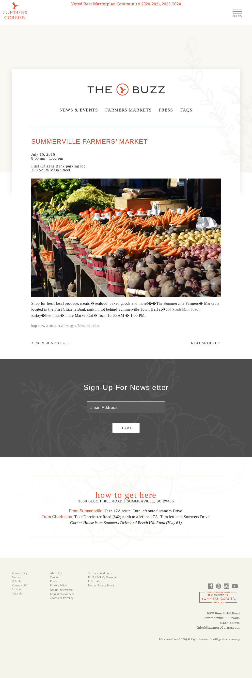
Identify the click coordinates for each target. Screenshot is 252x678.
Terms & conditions (100, 573)
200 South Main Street (182, 309)
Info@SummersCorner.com (218, 627)
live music (52, 316)
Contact (55, 577)
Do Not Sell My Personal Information (102, 579)
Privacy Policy (58, 585)
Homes (16, 577)
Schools (16, 581)
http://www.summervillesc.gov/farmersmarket (65, 326)
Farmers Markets (128, 110)
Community (19, 573)
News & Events (79, 110)
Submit (126, 428)
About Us (56, 573)
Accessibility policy (61, 598)
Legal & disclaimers (62, 594)
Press (166, 110)
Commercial (19, 585)
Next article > (206, 343)
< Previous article (50, 343)
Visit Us (17, 593)
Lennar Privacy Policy (101, 585)
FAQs (186, 110)
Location (17, 589)
